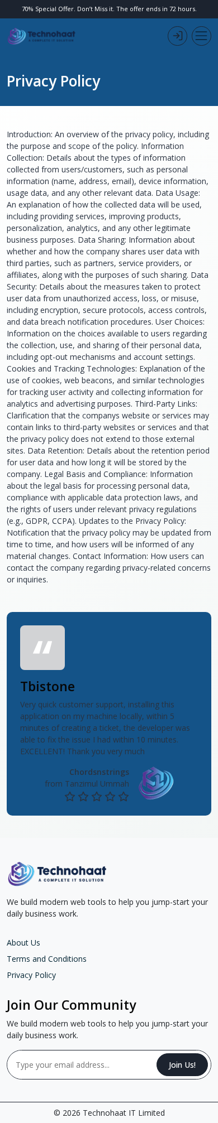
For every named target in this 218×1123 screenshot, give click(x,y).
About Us (23, 942)
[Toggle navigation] (201, 36)
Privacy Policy (31, 975)
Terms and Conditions (47, 958)
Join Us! (182, 1064)
